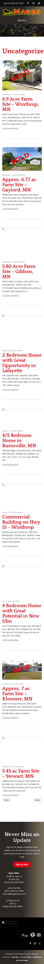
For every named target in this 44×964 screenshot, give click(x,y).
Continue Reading (10, 128)
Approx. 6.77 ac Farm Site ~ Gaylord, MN (19, 185)
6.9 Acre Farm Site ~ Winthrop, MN (20, 104)
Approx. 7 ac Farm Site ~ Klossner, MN (17, 694)
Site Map (15, 957)
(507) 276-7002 (16, 3)
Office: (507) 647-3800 (14, 891)
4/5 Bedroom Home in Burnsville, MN (19, 440)
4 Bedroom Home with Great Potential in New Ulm (21, 613)
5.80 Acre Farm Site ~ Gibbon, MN (18, 271)
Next (37, 800)
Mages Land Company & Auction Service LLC (22, 13)
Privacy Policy (25, 957)
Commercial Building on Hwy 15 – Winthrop (21, 522)
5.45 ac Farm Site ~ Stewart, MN (20, 773)
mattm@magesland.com (14, 894)
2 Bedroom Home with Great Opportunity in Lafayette (22, 363)
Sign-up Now (22, 864)
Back (6, 800)
